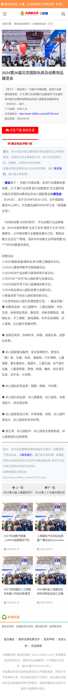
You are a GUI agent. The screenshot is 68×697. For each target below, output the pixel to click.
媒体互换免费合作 (29, 639)
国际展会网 (41, 626)
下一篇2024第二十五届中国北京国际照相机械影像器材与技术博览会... (50, 491)
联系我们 (27, 454)
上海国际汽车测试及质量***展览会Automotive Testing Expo (50, 540)
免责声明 (49, 639)
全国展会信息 (39, 24)
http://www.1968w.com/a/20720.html (39, 113)
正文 (50, 24)
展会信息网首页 (22, 24)
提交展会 (9, 639)
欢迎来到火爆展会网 (42, 4)
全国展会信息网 (24, 626)
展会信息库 (8, 626)
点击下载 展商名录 (22, 130)
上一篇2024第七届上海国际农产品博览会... (18, 491)
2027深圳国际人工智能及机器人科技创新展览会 (17, 593)
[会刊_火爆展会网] (34, 14)
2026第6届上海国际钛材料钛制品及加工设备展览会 (50, 593)
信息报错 (36, 645)
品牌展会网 (55, 626)
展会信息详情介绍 (21, 143)
